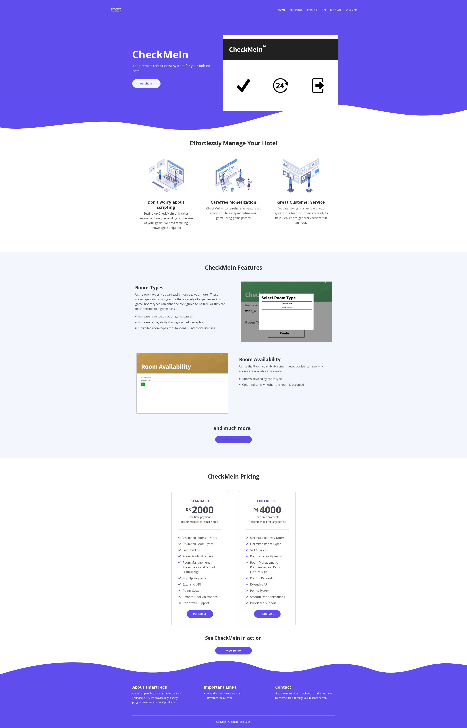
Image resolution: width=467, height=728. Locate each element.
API (324, 9)
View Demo (233, 650)
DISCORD (351, 9)
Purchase (146, 83)
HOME (283, 9)
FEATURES (296, 9)
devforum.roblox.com (219, 698)
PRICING (312, 9)
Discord (313, 698)
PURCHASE (200, 614)
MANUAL (335, 9)
